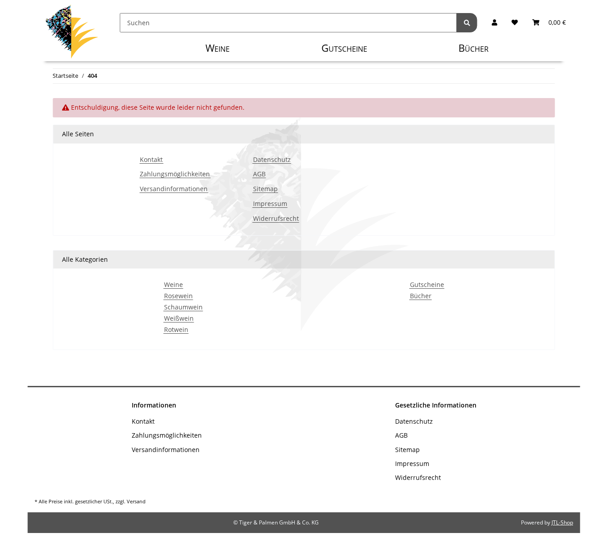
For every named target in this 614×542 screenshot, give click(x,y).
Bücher (421, 296)
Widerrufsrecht (276, 219)
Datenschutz (272, 160)
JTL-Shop (562, 522)
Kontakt (151, 160)
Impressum (270, 204)
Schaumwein (183, 307)
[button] (494, 22)
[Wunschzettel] (514, 22)
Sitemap (265, 189)
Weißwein (179, 319)
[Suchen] (467, 22)
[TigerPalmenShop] (71, 33)
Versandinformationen (174, 189)
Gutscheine (427, 285)
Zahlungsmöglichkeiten (175, 174)
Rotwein (176, 330)
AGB (259, 174)
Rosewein (178, 296)
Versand (136, 501)
